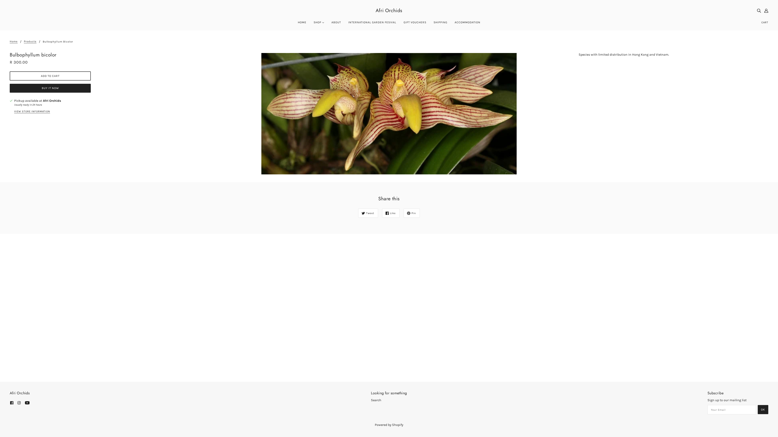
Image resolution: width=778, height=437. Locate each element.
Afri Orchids (389, 10)
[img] (759, 10)
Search (376, 400)
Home (14, 41)
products (30, 41)
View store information (32, 111)
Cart (764, 22)
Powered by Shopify (389, 425)
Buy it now (50, 88)
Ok (763, 409)
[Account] (766, 10)
